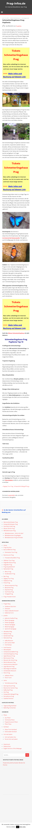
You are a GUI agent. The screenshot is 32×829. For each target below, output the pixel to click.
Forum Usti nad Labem (11, 739)
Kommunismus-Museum (10, 664)
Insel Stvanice (7, 647)
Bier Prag (6, 576)
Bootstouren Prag (9, 555)
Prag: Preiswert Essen (10, 596)
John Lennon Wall (10, 643)
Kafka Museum (9, 640)
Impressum (7, 744)
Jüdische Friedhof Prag (11, 618)
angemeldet (11, 495)
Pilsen (5, 715)
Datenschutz (7, 746)
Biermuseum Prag (9, 658)
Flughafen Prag (8, 565)
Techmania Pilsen (10, 720)
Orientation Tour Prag (11, 552)
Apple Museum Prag (9, 656)
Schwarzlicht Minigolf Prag (21, 486)
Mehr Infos (22, 827)
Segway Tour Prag (8, 486)
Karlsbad (6, 727)
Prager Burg (7, 604)
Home (5, 545)
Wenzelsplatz (7, 649)
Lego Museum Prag (9, 666)
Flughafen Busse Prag (10, 562)
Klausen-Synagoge (10, 624)
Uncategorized (25, 18)
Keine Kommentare (15, 18)
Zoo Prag (6, 692)
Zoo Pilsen (8, 718)
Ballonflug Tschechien (10, 708)
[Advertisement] (14, 782)
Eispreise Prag (9, 590)
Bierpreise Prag (9, 587)
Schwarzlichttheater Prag (11, 524)
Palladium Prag (8, 580)
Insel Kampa (8, 645)
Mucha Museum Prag (9, 662)
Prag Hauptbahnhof (9, 567)
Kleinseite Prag (8, 638)
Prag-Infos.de (16, 3)
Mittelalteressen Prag (10, 530)
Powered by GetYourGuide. (10, 763)
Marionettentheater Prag (11, 522)
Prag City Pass (7, 547)
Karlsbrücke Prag (8, 636)
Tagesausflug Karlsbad (10, 706)
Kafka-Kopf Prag (8, 690)
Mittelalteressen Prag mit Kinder (14, 537)
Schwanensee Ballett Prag (11, 652)
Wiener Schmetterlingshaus (16, 333)
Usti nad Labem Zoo (10, 737)
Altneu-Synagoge (9, 620)
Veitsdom (7, 608)
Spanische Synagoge (10, 629)
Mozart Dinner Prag (9, 528)
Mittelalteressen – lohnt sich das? (14, 533)
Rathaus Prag (7, 633)
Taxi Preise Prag (9, 592)
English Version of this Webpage (13, 748)
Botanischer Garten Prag (10, 688)
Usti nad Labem (8, 734)
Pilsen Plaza (8, 724)
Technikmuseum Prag (11, 683)
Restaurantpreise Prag (11, 585)
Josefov (6, 615)
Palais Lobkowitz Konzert (12, 611)
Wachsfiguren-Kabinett (10, 668)
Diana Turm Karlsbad (11, 729)
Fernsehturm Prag (9, 696)
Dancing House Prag (9, 686)
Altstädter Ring (8, 631)
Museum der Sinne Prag (10, 660)
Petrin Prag (7, 673)
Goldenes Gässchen (10, 606)
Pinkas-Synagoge (9, 622)
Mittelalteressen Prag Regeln (13, 535)
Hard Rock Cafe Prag (9, 526)
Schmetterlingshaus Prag (11, 654)
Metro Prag (8, 571)
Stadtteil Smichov (8, 698)
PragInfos (18, 26)
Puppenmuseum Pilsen (11, 722)
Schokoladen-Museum (10, 671)
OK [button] (17, 827)
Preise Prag (7, 583)
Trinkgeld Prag (9, 594)
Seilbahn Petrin (9, 675)
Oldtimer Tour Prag (9, 560)
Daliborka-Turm (9, 613)
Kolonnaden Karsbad (11, 731)
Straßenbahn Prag (10, 574)
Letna (5, 680)
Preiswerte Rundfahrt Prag (12, 558)
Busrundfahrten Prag (9, 549)
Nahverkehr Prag (8, 569)
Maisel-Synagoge (9, 627)
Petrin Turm (8, 677)
